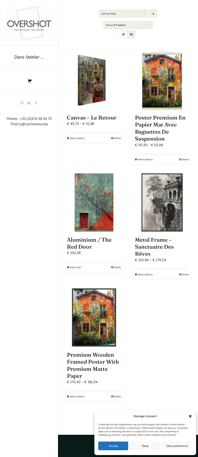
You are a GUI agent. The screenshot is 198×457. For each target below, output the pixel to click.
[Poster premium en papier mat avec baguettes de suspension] (162, 80)
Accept (113, 446)
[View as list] (131, 34)
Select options (77, 138)
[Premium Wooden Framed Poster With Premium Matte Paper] (94, 317)
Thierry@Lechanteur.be (29, 124)
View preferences (177, 446)
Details (117, 138)
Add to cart (75, 267)
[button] (190, 416)
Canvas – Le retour (91, 117)
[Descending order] (153, 14)
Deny (145, 446)
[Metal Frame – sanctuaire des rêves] (162, 202)
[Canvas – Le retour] (94, 80)
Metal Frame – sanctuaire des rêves (154, 246)
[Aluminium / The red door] (94, 202)
